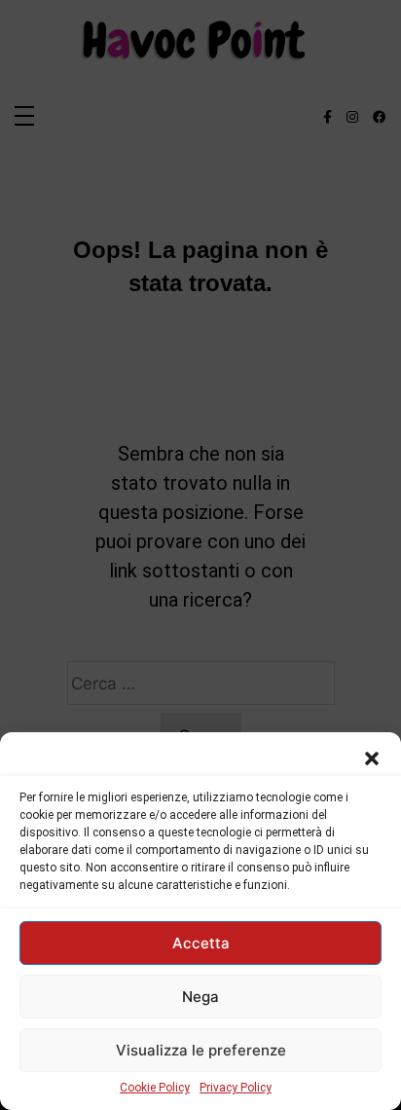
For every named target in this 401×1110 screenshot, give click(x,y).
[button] (372, 756)
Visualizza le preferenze (201, 1050)
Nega (200, 996)
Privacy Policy (236, 1087)
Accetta (201, 943)
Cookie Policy (155, 1087)
